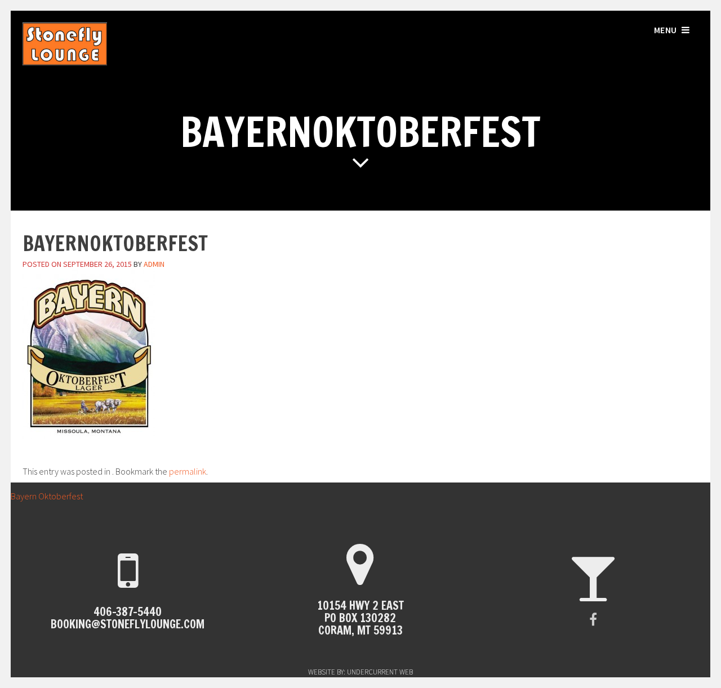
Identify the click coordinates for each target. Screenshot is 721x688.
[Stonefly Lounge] (65, 62)
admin (154, 264)
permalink (187, 471)
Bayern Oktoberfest (41, 496)
